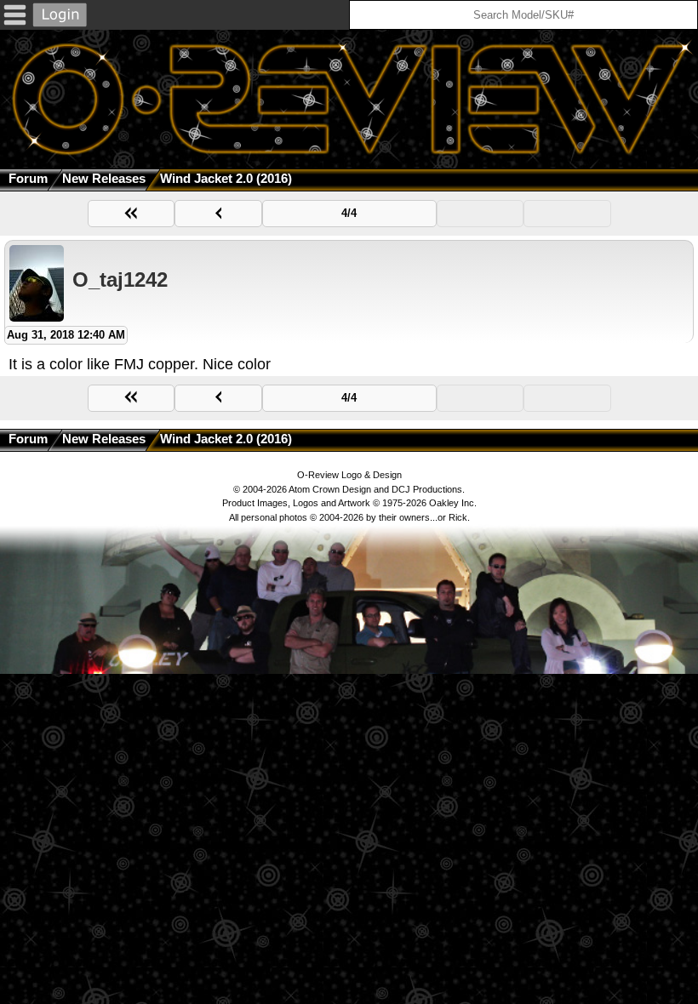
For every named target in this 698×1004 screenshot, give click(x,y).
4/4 (349, 213)
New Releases (104, 178)
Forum (28, 178)
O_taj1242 (120, 279)
